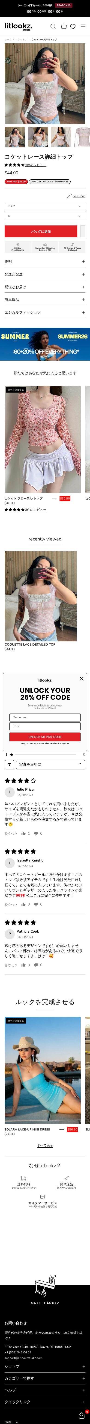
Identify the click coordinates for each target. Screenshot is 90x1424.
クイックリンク (17, 1402)
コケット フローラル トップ (23, 499)
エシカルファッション (23, 312)
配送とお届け (15, 287)
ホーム (8, 39)
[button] (52, 26)
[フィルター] (9, 764)
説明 (8, 261)
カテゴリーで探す (19, 1378)
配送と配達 (14, 274)
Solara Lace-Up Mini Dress (27, 1129)
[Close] (81, 678)
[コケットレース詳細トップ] (15, 137)
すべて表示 (45, 1145)
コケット (20, 39)
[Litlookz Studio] (18, 26)
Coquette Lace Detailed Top (30, 644)
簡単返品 (12, 299)
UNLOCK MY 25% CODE (45, 737)
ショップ (12, 1366)
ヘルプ (10, 1390)
